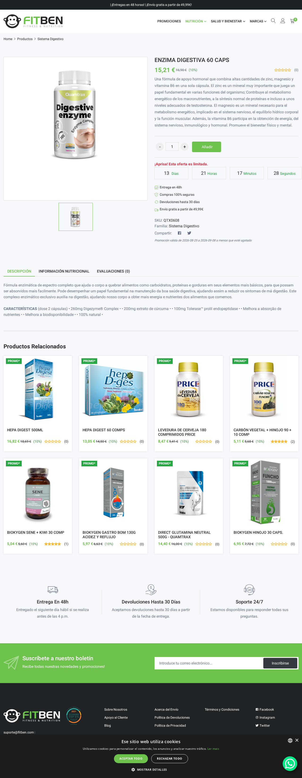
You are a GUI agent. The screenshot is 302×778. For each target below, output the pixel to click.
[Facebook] (179, 233)
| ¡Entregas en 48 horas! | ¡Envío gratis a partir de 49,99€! (151, 5)
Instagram (267, 717)
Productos (25, 39)
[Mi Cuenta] (283, 21)
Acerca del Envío (166, 709)
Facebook (266, 709)
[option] (76, 217)
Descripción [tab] (19, 271)
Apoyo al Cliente (116, 717)
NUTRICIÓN (194, 21)
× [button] (296, 740)
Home (8, 39)
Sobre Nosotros (115, 709)
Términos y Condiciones (222, 709)
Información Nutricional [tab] (64, 271)
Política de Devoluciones (172, 717)
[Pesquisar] (273, 21)
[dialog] (151, 756)
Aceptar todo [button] (131, 759)
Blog (107, 725)
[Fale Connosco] (290, 763)
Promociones (169, 21)
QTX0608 (171, 220)
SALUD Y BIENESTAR (226, 21)
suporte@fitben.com (19, 732)
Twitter (264, 725)
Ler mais (213, 749)
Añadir (207, 147)
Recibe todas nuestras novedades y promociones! (63, 666)
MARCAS (256, 21)
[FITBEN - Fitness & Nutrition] (33, 21)
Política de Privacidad (170, 725)
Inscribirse (280, 663)
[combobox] (290, 740)
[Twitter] (189, 233)
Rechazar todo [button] (169, 759)
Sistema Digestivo (50, 39)
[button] (151, 769)
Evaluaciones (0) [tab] (113, 271)
